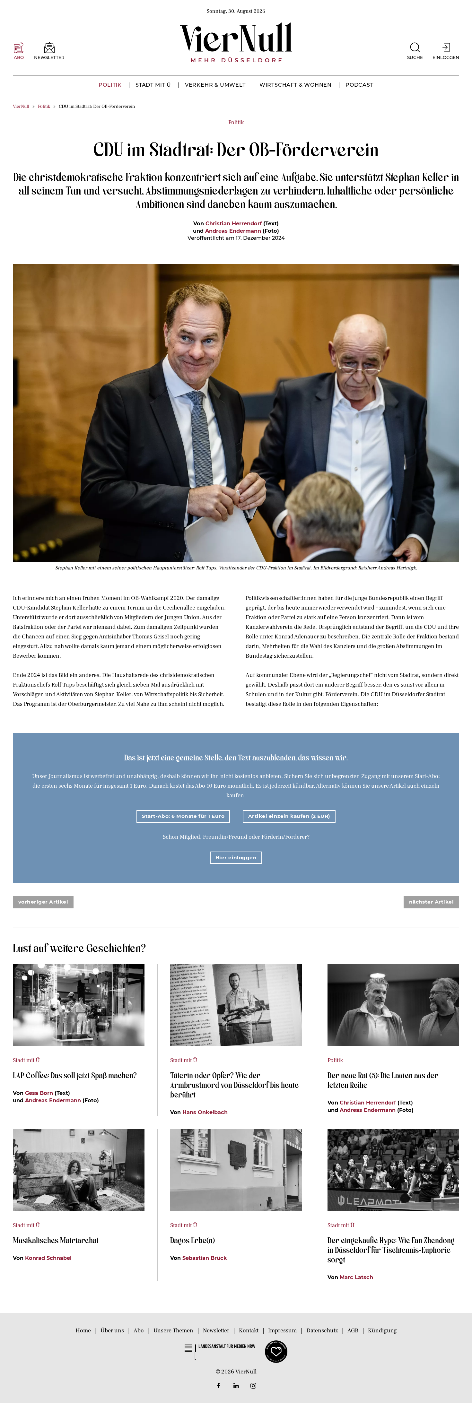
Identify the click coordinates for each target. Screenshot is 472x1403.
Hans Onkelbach (205, 1112)
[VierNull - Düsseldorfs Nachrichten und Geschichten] (236, 42)
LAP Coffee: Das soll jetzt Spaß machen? (75, 1075)
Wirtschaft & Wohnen (295, 85)
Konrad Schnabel (48, 1258)
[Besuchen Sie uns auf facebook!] (218, 1385)
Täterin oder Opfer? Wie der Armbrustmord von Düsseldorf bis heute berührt (234, 1084)
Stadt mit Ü (153, 85)
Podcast (359, 85)
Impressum (282, 1330)
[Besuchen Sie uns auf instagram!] (253, 1385)
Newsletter (216, 1330)
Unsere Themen (173, 1330)
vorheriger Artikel (43, 902)
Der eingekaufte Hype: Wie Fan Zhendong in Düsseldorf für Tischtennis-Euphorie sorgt (391, 1249)
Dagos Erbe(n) (192, 1240)
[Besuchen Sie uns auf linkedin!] (236, 1385)
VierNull (21, 106)
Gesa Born (39, 1093)
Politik (110, 85)
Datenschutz (322, 1330)
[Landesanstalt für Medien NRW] (220, 1351)
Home (83, 1330)
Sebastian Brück (204, 1258)
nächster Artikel (431, 902)
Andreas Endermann (233, 231)
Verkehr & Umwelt (215, 85)
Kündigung (382, 1330)
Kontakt (248, 1330)
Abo (139, 1330)
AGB (352, 1330)
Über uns (112, 1330)
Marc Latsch (356, 1277)
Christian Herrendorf (233, 223)
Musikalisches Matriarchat (56, 1240)
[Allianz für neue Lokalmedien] (276, 1351)
